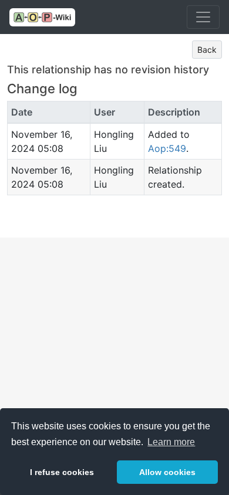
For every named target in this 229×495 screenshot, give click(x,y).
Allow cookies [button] (167, 472)
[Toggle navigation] (203, 17)
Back (207, 50)
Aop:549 (167, 148)
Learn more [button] (171, 442)
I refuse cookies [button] (62, 472)
